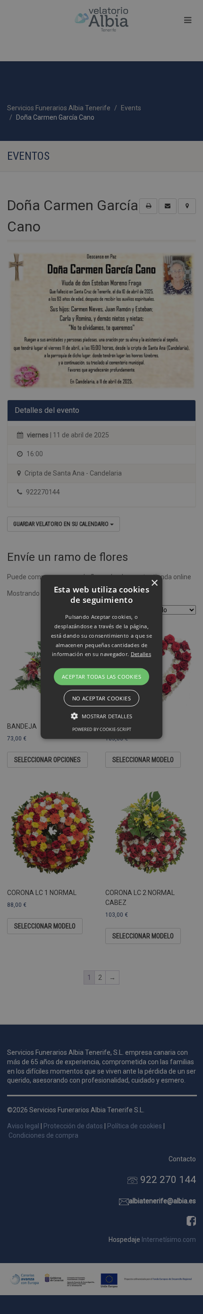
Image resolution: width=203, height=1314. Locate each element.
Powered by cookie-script (101, 729)
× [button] (154, 583)
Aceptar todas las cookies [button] (101, 676)
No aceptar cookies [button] (101, 698)
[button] (101, 657)
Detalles (141, 653)
